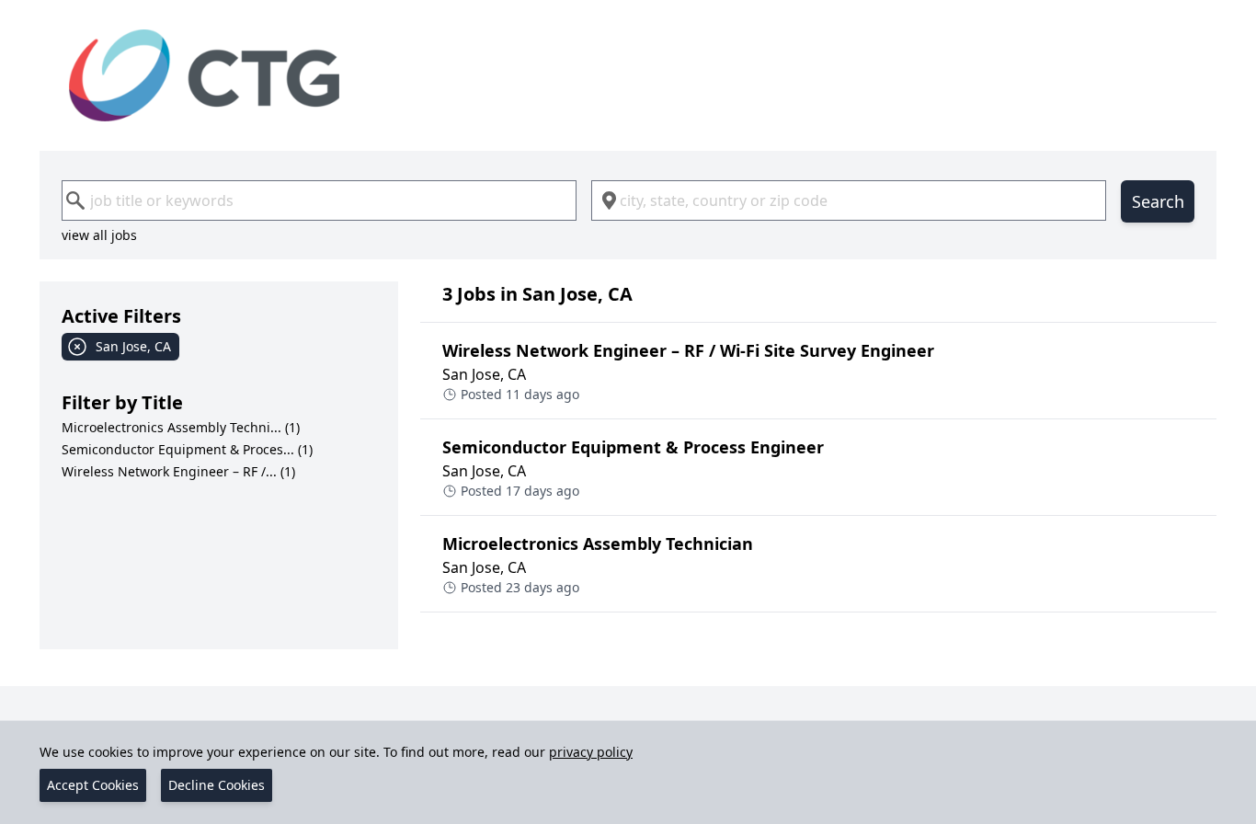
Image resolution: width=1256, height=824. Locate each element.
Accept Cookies (93, 785)
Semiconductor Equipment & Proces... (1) (187, 449)
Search (1158, 201)
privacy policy (591, 752)
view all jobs (99, 235)
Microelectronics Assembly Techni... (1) (181, 427)
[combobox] (319, 200)
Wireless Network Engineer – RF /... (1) (178, 471)
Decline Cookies (216, 785)
